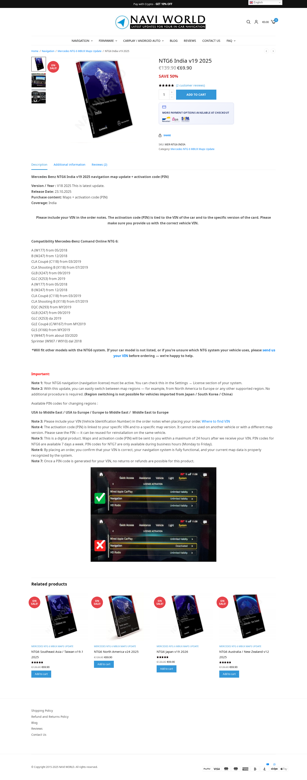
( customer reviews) (190, 85)
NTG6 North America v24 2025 (116, 651)
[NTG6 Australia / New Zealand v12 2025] (247, 616)
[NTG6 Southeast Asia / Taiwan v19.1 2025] (59, 616)
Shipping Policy (42, 711)
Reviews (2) (99, 164)
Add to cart (196, 95)
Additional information (69, 164)
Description (39, 164)
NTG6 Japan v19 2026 (172, 651)
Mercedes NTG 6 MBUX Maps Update (79, 51)
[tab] (42, 166)
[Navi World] (161, 22)
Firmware (106, 41)
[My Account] (256, 22)
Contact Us (211, 41)
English (258, 2)
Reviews (190, 41)
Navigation (80, 41)
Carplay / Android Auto (141, 41)
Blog (174, 41)
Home (34, 51)
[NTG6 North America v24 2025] (122, 616)
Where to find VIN (216, 421)
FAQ (229, 41)
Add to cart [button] (41, 674)
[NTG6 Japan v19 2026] (185, 616)
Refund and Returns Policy (50, 717)
